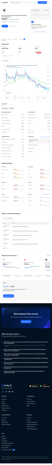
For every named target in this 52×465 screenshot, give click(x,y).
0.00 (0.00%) (46, 10)
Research (4, 399)
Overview (29, 399)
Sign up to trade (8, 296)
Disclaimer (4, 438)
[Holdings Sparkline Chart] (40, 15)
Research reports (6, 408)
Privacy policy (5, 447)
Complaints (4, 441)
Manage (4, 403)
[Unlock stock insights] (32, 22)
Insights (3, 436)
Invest (3, 401)
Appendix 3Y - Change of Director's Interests (22, 235)
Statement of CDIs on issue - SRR (20, 239)
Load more (5, 248)
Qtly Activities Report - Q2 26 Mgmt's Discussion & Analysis (25, 231)
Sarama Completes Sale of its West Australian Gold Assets (25, 244)
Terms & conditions (6, 445)
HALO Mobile (5, 405)
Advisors (4, 420)
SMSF (28, 405)
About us (29, 417)
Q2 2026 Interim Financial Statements (21, 226)
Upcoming (10, 218)
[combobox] (5, 22)
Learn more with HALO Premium (40, 31)
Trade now (5, 26)
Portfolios (4, 410)
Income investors (31, 403)
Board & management (32, 424)
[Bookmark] (19, 26)
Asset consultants (6, 424)
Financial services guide (7, 443)
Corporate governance (32, 429)
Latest (5, 218)
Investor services (31, 426)
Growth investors (31, 401)
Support (29, 420)
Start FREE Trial (42, 2)
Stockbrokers (5, 422)
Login (34, 2)
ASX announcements (32, 422)
